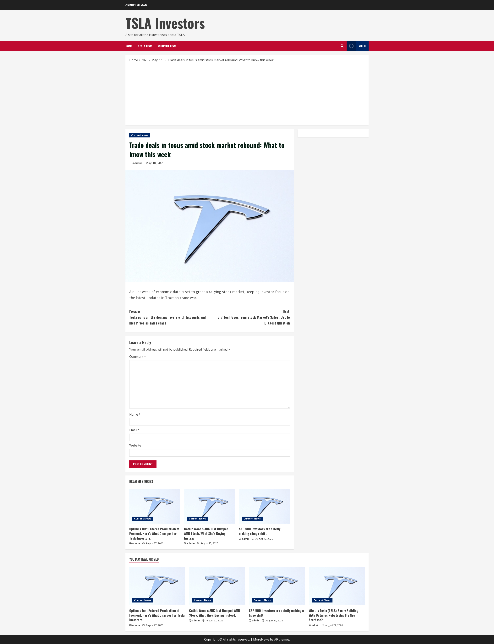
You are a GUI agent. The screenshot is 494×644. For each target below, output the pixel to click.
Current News (167, 46)
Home (128, 46)
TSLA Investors (165, 23)
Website (135, 445)
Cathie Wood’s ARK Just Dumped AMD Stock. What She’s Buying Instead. (206, 533)
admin (137, 163)
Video (362, 46)
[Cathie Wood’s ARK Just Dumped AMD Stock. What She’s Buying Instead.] (209, 506)
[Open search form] (342, 46)
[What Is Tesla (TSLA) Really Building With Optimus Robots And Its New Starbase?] (337, 586)
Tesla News (145, 46)
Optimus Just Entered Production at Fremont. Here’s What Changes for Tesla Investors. (154, 533)
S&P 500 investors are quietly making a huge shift (259, 531)
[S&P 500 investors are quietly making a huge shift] (264, 506)
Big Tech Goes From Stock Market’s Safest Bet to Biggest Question (253, 317)
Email (134, 430)
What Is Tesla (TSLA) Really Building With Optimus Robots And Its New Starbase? (333, 615)
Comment (137, 356)
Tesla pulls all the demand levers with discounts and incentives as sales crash (167, 317)
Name (134, 414)
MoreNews (261, 639)
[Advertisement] (247, 94)
